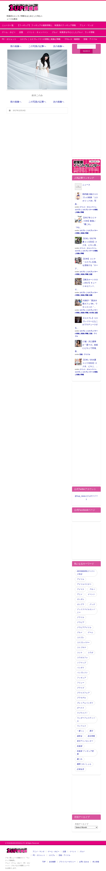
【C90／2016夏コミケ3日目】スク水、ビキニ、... (90, 363)
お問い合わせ (84, 862)
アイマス (80, 589)
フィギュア (81, 678)
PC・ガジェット (9, 39)
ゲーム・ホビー (8, 32)
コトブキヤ (81, 647)
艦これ (79, 759)
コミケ (79, 653)
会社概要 (52, 862)
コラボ (90, 653)
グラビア (80, 622)
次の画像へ (58, 46)
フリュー (80, 683)
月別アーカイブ (81, 824)
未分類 (91, 312)
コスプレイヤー (83, 642)
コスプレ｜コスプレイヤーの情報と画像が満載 (40, 39)
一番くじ (80, 731)
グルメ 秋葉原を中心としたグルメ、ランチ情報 (74, 32)
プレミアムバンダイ (85, 703)
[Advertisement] (86, 107)
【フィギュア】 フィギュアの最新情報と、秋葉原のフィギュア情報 (46, 25)
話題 (21, 32)
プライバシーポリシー (67, 862)
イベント (91, 594)
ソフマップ (81, 663)
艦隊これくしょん (84, 764)
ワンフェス (81, 726)
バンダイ (80, 668)
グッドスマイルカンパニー (86, 610)
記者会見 (80, 769)
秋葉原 (79, 746)
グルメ (79, 632)
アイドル (80, 579)
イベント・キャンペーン (37, 32)
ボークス (80, 708)
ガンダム (80, 599)
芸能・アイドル (90, 39)
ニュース (86, 185)
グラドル (80, 617)
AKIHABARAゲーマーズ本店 (86, 572)
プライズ (80, 688)
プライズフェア (83, 693)
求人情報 (95, 862)
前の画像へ (15, 46)
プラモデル (81, 698)
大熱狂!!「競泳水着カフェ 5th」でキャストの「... (89, 303)
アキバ (92, 589)
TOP (44, 862)
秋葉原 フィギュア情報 (85, 752)
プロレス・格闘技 (72, 39)
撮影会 (79, 736)
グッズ (92, 604)
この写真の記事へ (37, 46)
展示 (91, 731)
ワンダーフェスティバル (86, 719)
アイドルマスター (84, 584)
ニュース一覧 (8, 25)
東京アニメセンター (85, 741)
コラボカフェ (82, 658)
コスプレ (80, 638)
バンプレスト (82, 673)
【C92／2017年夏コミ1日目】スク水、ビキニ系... (90, 241)
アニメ (79, 594)
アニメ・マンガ (86, 25)
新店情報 (91, 736)
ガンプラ (80, 604)
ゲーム (90, 632)
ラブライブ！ (82, 713)
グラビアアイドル (84, 627)
